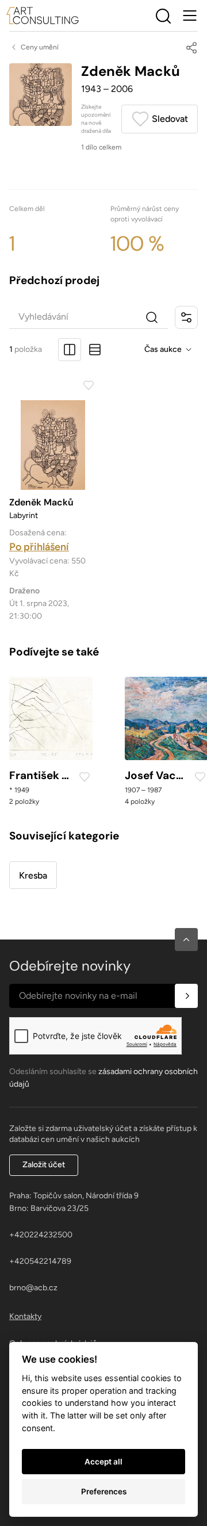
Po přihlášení (39, 546)
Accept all (103, 1461)
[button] (186, 939)
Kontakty (25, 1316)
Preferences (103, 1491)
